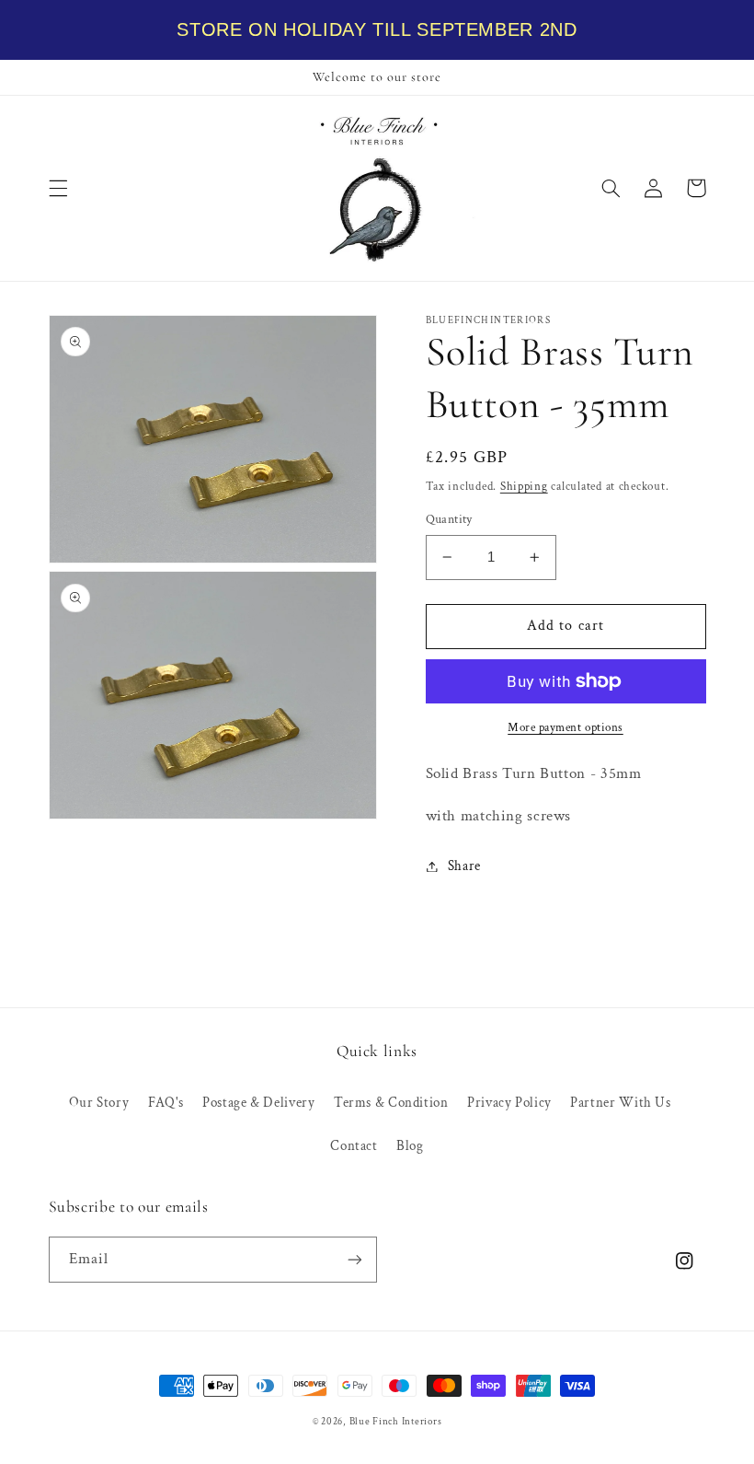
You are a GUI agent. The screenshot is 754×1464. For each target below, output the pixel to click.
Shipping (524, 486)
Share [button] (464, 866)
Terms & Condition (391, 1102)
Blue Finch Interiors (395, 1421)
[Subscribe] (355, 1259)
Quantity (449, 519)
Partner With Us (620, 1102)
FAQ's (166, 1102)
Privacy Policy (509, 1102)
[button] (58, 188)
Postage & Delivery (258, 1102)
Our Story (99, 1102)
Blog (410, 1146)
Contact (353, 1146)
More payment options (565, 727)
